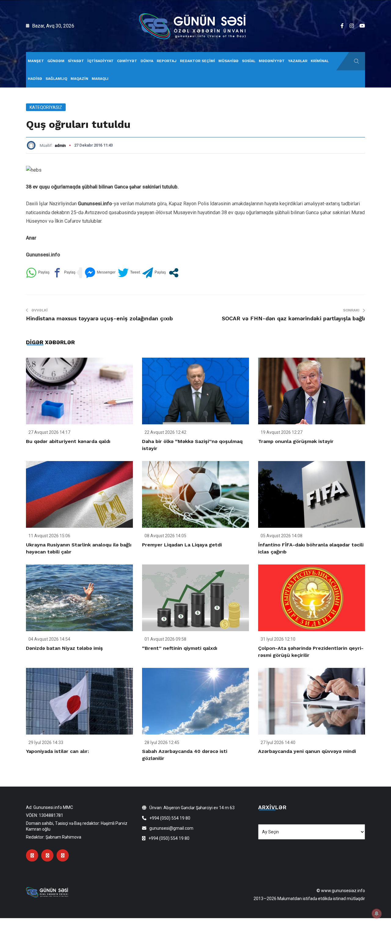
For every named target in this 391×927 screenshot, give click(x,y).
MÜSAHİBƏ (228, 61)
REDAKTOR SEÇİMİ (197, 61)
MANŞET (36, 61)
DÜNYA (147, 61)
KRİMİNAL (320, 61)
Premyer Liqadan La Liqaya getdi (182, 545)
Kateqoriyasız (46, 107)
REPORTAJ (167, 61)
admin (60, 145)
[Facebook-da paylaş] (63, 272)
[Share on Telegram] (154, 272)
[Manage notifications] (377, 913)
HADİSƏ (35, 78)
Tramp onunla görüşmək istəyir (296, 441)
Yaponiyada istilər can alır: (57, 751)
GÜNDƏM (55, 61)
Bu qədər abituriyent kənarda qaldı (68, 441)
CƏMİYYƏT (127, 61)
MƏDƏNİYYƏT (272, 61)
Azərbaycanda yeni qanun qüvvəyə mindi (307, 751)
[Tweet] (129, 272)
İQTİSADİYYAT (100, 61)
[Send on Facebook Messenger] (100, 272)
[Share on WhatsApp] (37, 272)
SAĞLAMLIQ (56, 78)
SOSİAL (248, 61)
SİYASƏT (76, 61)
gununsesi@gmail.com (171, 828)
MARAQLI (100, 78)
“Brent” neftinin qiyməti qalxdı (179, 648)
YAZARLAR (297, 61)
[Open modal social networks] (173, 272)
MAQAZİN (79, 78)
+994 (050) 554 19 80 (169, 818)
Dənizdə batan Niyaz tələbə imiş (64, 648)
